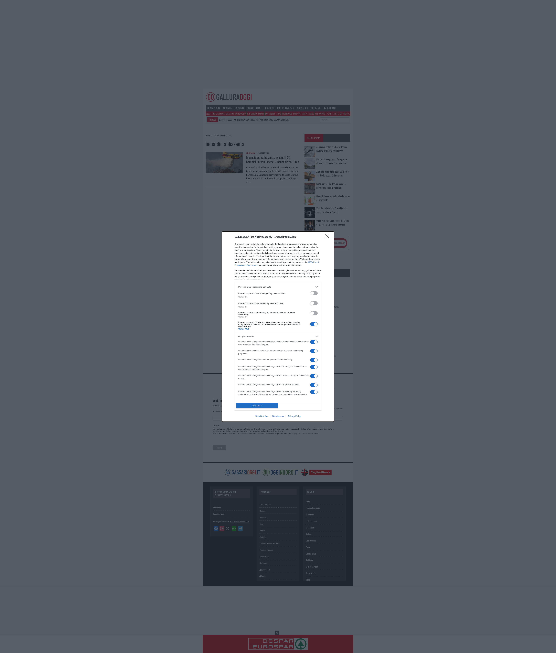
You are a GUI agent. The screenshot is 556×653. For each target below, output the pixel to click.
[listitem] (278, 286)
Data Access (278, 416)
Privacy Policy (294, 416)
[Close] (328, 237)
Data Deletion (261, 416)
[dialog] (278, 327)
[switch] (314, 293)
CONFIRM (257, 406)
